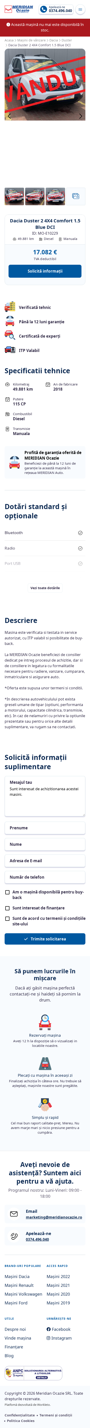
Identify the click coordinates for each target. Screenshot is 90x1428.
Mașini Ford (16, 1303)
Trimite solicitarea (48, 939)
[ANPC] (33, 1373)
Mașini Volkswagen (23, 1294)
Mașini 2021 (58, 1285)
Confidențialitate (20, 1415)
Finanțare (14, 1347)
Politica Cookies (20, 1420)
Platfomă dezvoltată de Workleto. (28, 1405)
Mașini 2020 (58, 1294)
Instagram (61, 1338)
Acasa (9, 40)
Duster (67, 40)
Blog (9, 1355)
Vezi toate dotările (45, 588)
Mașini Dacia (17, 1276)
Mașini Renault (19, 1285)
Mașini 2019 (58, 1303)
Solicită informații (45, 271)
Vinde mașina (18, 1338)
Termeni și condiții (55, 1415)
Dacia (53, 40)
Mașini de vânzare (31, 40)
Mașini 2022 (58, 1276)
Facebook (61, 1329)
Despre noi (15, 1329)
